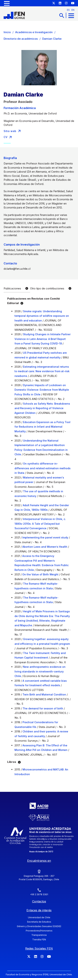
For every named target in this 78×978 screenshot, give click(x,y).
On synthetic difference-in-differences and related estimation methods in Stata (43, 468)
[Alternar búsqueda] (62, 15)
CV (5, 137)
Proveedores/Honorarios (39, 930)
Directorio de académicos (21, 38)
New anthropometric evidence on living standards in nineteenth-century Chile (40, 671)
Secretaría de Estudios (39, 921)
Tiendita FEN (39, 939)
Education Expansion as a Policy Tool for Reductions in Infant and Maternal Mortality (42, 427)
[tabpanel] (39, 537)
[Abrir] (7, 3)
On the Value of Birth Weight (40, 574)
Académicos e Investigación (34, 32)
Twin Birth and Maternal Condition (44, 694)
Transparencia (39, 935)
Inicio (7, 32)
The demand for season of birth (42, 708)
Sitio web (10, 131)
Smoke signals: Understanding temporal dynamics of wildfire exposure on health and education (42, 316)
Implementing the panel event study (45, 537)
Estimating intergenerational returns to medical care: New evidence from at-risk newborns (42, 371)
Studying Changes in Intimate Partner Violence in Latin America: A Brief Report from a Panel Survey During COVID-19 (43, 339)
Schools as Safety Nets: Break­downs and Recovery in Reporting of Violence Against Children (42, 408)
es (68, 10)
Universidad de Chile (39, 917)
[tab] (17, 289)
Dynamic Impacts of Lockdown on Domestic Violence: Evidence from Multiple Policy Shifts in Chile (42, 390)
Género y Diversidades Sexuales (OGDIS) (39, 926)
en (72, 10)
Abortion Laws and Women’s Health (44, 546)
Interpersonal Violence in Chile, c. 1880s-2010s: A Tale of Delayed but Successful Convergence (40, 523)
